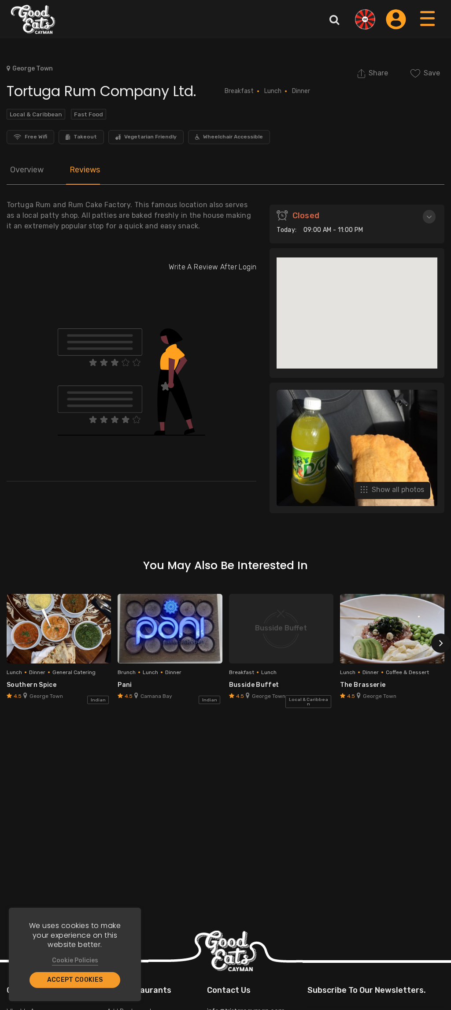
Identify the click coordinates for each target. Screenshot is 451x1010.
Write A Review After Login (212, 267)
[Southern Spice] (59, 628)
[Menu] (428, 27)
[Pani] (170, 628)
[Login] (396, 19)
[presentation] (441, 643)
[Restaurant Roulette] (365, 19)
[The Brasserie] (392, 628)
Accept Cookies (75, 980)
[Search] (334, 19)
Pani (125, 685)
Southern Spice (31, 685)
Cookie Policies (75, 960)
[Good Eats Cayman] (33, 19)
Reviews (85, 170)
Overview (27, 170)
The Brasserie (363, 685)
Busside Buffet (254, 685)
